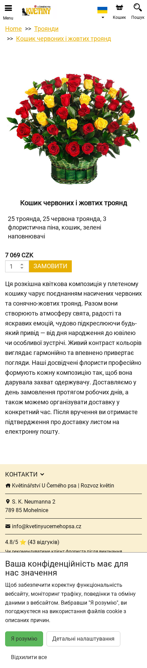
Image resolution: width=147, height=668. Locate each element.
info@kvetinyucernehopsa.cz (46, 526)
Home (13, 28)
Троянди (46, 28)
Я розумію (24, 638)
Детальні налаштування (83, 638)
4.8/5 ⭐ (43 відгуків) (32, 542)
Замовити (50, 266)
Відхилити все (29, 657)
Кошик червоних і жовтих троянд (63, 38)
